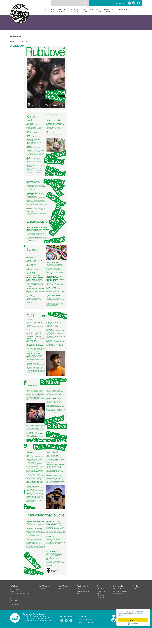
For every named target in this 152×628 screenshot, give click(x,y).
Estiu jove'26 (124, 9)
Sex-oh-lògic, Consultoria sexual (20, 597)
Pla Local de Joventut (109, 10)
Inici (47, 9)
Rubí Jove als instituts (63, 10)
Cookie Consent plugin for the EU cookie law (133, 623)
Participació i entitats (88, 10)
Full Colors (100, 597)
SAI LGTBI (13, 601)
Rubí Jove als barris (75, 10)
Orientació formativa (17, 599)
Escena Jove (101, 591)
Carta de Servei (118, 593)
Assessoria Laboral (16, 591)
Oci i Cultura (98, 10)
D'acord (133, 619)
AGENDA (15, 36)
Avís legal (82, 616)
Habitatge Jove (15, 589)
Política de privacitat (86, 619)
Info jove (52, 10)
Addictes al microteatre (101, 594)
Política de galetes (85, 623)
